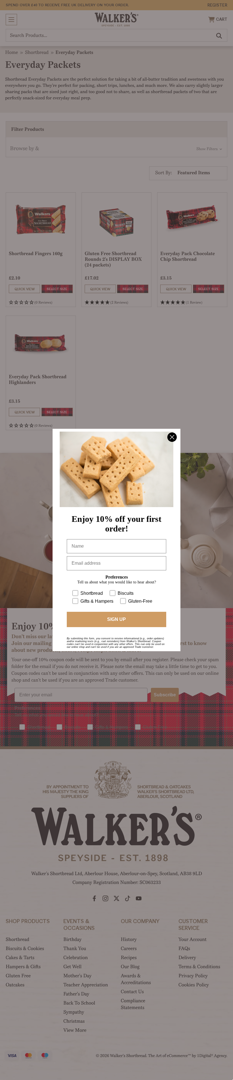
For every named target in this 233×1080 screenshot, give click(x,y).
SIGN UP (116, 621)
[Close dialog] (172, 435)
